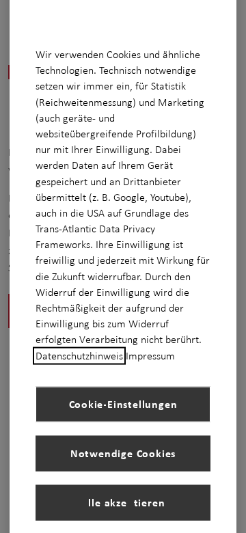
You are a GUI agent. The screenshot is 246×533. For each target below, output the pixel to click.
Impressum (150, 355)
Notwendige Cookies (123, 453)
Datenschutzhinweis (79, 355)
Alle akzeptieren (123, 502)
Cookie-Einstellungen (123, 403)
